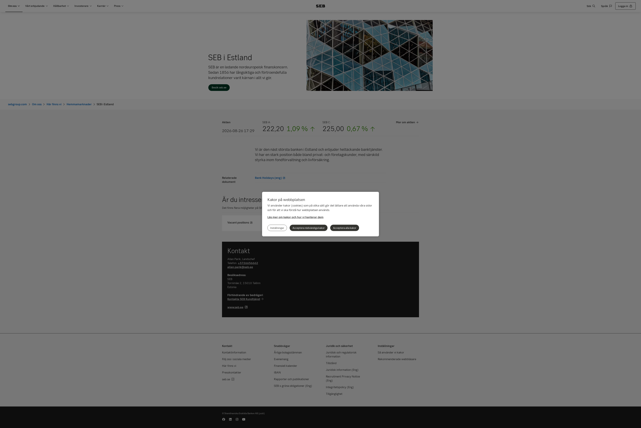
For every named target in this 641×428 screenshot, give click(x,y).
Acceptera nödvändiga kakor (308, 228)
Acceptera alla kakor (344, 228)
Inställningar (277, 228)
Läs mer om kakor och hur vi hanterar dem (295, 217)
